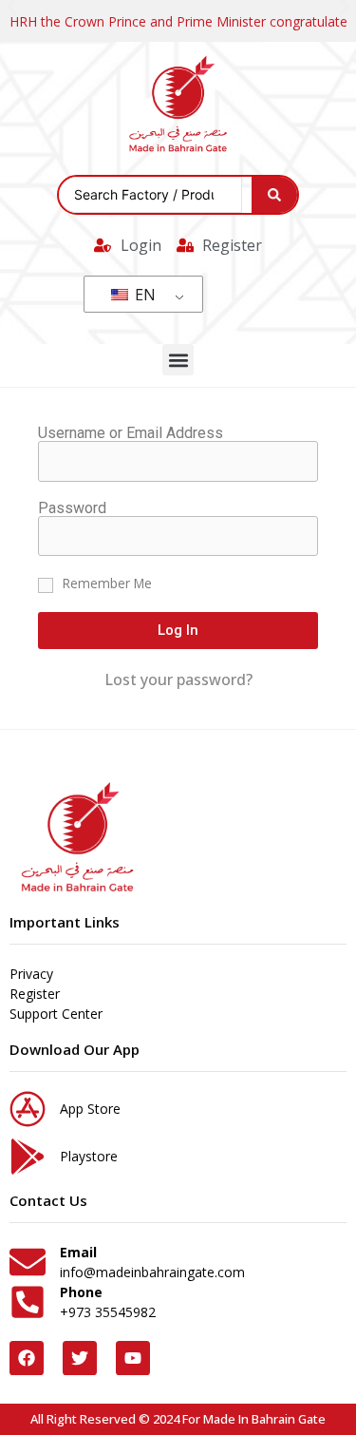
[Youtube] (133, 1358)
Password (72, 508)
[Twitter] (80, 1358)
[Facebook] (26, 1358)
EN (143, 294)
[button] (178, 359)
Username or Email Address (130, 433)
